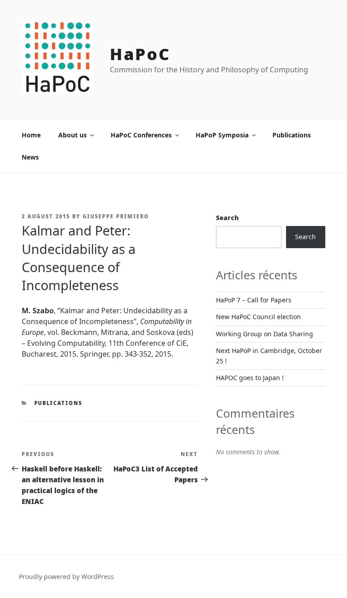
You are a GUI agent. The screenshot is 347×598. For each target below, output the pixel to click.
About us (72, 135)
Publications (291, 135)
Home (31, 135)
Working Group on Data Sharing (264, 334)
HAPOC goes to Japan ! (250, 377)
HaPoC (140, 54)
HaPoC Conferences (141, 135)
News (30, 157)
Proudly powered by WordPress (66, 576)
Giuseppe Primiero (116, 216)
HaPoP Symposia (222, 135)
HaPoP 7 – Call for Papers (253, 300)
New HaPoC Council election (258, 316)
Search (227, 217)
